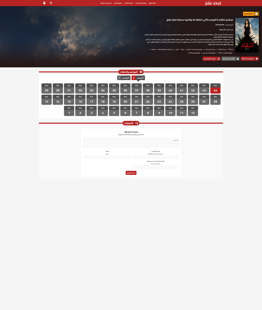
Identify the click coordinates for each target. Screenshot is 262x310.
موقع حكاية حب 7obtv (225, 53)
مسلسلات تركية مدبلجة (165, 49)
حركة (182, 49)
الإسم (107, 151)
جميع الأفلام (118, 3)
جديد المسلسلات (210, 49)
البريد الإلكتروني (155, 151)
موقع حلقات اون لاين (209, 53)
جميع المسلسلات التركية (194, 49)
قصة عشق (152, 3)
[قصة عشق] (213, 3)
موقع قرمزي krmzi (194, 53)
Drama (231, 49)
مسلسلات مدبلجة (106, 3)
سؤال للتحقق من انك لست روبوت (155, 161)
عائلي (177, 49)
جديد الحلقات (222, 49)
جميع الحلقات (128, 3)
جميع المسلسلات (140, 3)
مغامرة (154, 49)
